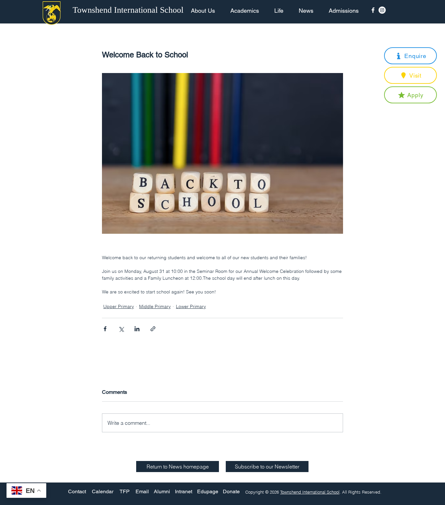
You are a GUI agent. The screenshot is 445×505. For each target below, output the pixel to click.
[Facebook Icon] (373, 10)
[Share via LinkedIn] (137, 329)
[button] (410, 55)
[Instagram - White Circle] (382, 10)
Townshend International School (309, 492)
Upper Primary (118, 306)
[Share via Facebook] (105, 329)
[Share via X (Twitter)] (121, 329)
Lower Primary (191, 306)
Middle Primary (155, 306)
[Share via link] (153, 329)
